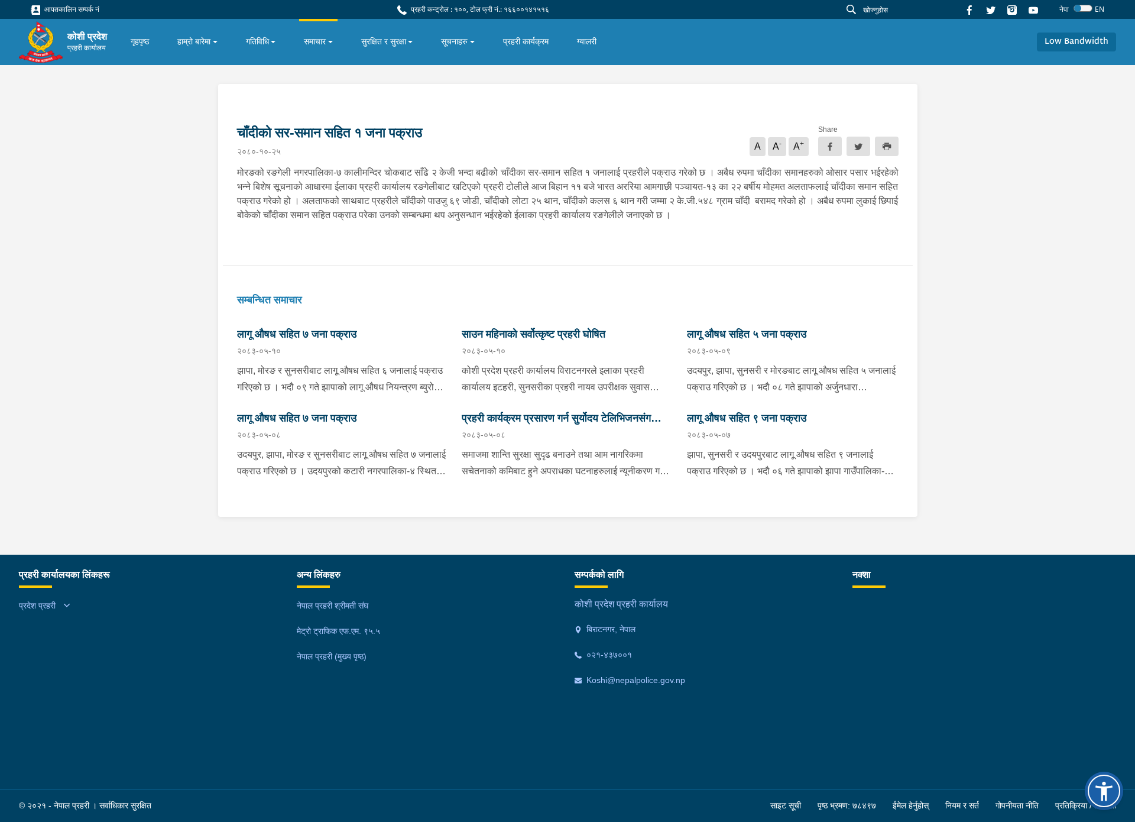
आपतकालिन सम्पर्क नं (71, 9)
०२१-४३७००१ (608, 654)
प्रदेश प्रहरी (37, 605)
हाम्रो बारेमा (193, 41)
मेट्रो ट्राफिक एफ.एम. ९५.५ (338, 631)
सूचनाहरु (454, 41)
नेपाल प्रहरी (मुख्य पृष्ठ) (332, 656)
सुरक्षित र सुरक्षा (383, 41)
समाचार (315, 41)
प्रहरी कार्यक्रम (526, 41)
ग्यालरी (586, 41)
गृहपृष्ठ (140, 41)
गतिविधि (257, 41)
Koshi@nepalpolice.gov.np (634, 680)
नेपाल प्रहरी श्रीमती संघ (332, 605)
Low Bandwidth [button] (1076, 41)
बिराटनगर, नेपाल (609, 629)
